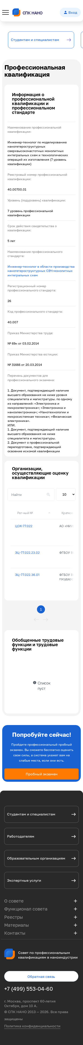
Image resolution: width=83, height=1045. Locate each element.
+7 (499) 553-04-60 (28, 988)
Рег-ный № (25, 513)
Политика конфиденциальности (32, 1026)
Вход (70, 12)
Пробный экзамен (42, 774)
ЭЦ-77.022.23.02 (27, 552)
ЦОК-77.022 (23, 526)
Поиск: (31, 494)
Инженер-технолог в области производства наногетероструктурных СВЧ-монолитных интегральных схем (41, 271)
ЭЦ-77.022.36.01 (27, 575)
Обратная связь (41, 976)
